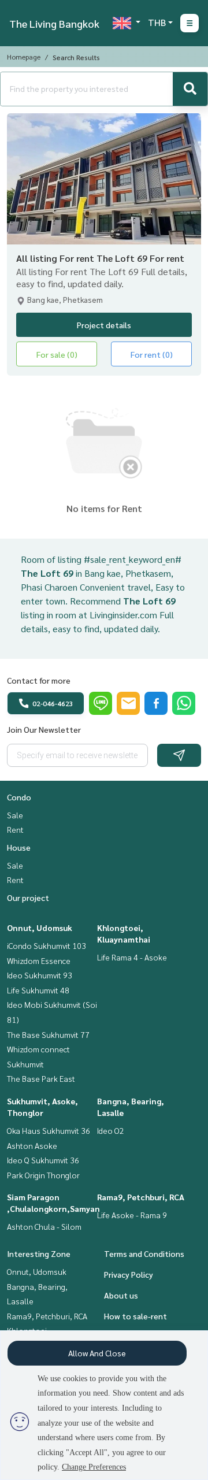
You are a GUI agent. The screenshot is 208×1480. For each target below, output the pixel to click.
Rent (15, 829)
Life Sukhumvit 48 (38, 990)
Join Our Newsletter (44, 729)
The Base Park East (41, 1078)
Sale (15, 815)
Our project (28, 897)
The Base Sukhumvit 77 (48, 1034)
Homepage (23, 56)
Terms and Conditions (144, 1253)
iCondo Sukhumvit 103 (46, 945)
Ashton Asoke (32, 1145)
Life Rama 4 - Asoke (132, 957)
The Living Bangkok (54, 23)
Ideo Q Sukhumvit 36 (43, 1160)
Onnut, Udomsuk (39, 927)
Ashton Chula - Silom (44, 1226)
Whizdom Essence (38, 960)
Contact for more (38, 680)
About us (121, 1295)
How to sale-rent (135, 1316)
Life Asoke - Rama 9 (132, 1215)
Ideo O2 (110, 1130)
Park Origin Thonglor (43, 1175)
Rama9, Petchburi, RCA (140, 1197)
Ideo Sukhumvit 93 (39, 975)
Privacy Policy (128, 1274)
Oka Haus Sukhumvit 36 (48, 1130)
